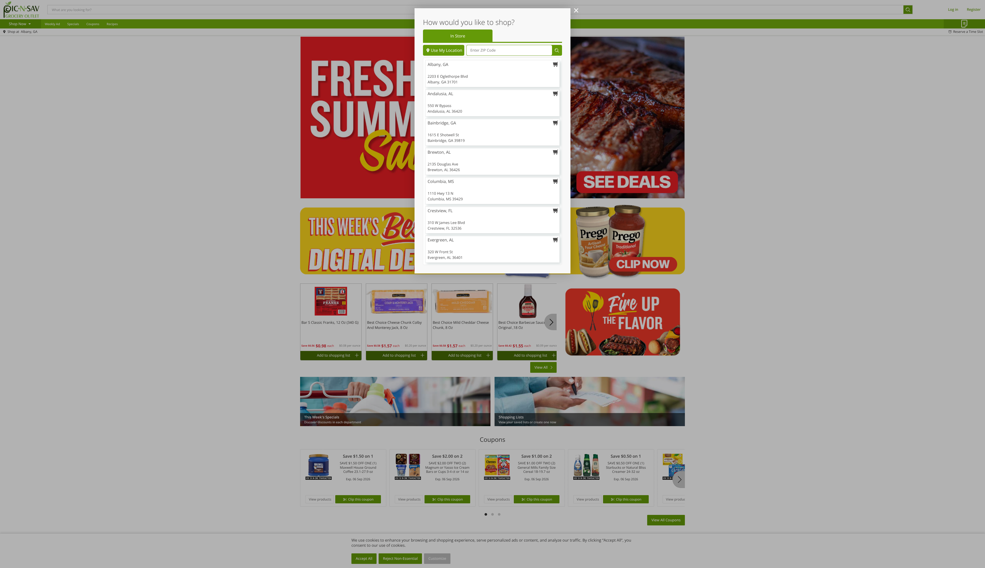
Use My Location (446, 50)
